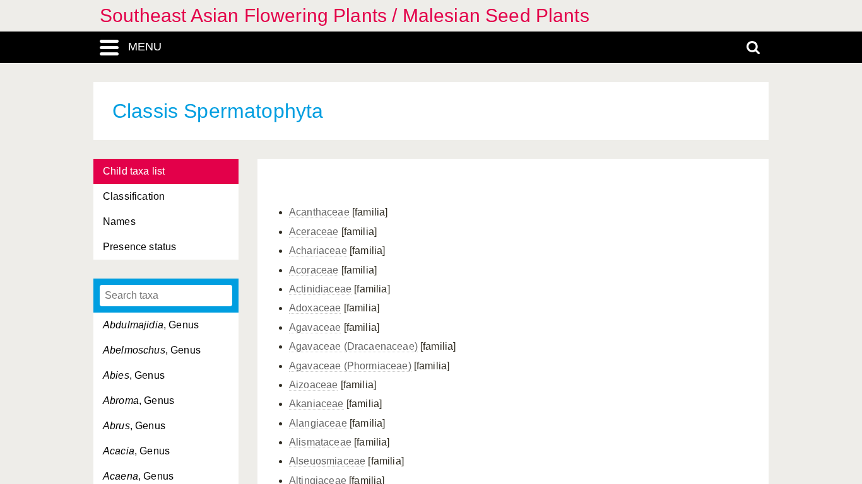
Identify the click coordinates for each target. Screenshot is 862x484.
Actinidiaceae (320, 289)
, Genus (151, 325)
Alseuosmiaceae (327, 461)
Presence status (139, 246)
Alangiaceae (318, 423)
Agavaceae (315, 327)
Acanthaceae (319, 212)
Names (119, 221)
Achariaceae (318, 250)
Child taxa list (134, 171)
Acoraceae (313, 270)
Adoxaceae (315, 307)
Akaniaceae (316, 403)
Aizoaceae (313, 384)
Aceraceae (313, 231)
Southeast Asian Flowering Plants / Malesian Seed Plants (344, 15)
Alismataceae (320, 442)
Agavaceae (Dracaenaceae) (353, 346)
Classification (134, 196)
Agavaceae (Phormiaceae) (350, 365)
